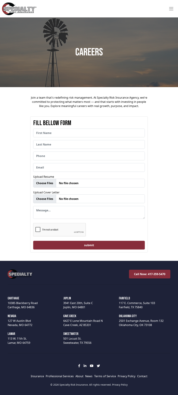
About (79, 376)
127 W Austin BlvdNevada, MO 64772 (20, 320)
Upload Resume (43, 177)
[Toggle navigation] (171, 8)
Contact (142, 376)
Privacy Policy (126, 376)
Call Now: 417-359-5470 (149, 274)
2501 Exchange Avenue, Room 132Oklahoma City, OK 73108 (141, 320)
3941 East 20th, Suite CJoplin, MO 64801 (78, 302)
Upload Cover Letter (46, 192)
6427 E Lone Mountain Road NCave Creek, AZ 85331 (83, 320)
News (88, 376)
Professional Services (60, 376)
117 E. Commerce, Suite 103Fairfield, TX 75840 (137, 302)
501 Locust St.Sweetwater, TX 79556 (77, 338)
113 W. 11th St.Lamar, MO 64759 (19, 338)
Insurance (37, 376)
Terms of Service (105, 376)
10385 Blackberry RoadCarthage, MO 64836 (23, 302)
